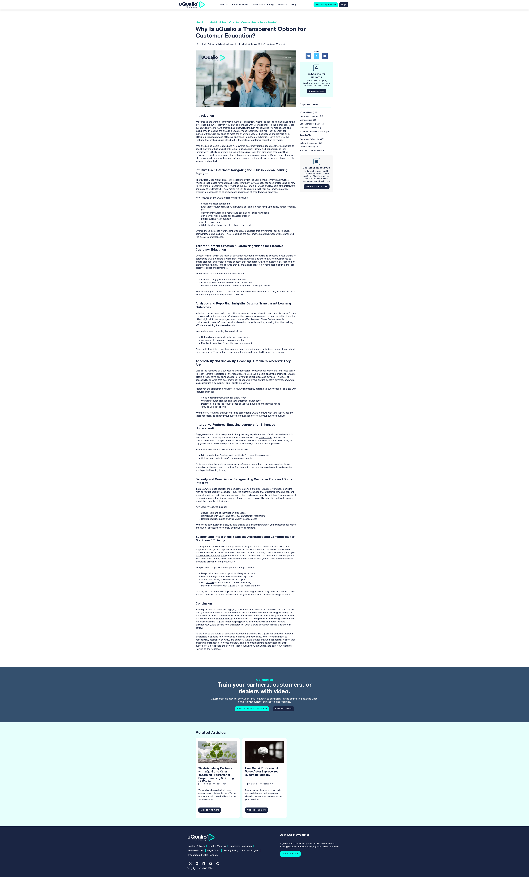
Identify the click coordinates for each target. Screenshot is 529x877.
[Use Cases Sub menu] (264, 4)
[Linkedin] (197, 863)
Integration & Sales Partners (203, 855)
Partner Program (250, 851)
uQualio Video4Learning (245, 131)
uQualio (210, 583)
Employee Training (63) (310, 128)
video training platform (220, 180)
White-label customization (214, 225)
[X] (316, 56)
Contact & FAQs (196, 846)
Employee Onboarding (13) (312, 151)
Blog (294, 5)
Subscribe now (316, 91)
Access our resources (316, 187)
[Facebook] (325, 56)
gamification (265, 438)
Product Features (240, 5)
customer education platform (267, 371)
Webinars (282, 5)
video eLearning (224, 619)
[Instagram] (217, 863)
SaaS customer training (234, 152)
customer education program (211, 316)
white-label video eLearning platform (245, 259)
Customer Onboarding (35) (312, 139)
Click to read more (209, 810)
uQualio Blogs (201, 22)
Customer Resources (241, 846)
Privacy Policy (231, 851)
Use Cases (258, 5)
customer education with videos (215, 158)
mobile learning (220, 146)
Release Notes (196, 851)
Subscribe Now (290, 854)
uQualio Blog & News (218, 22)
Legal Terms (213, 851)
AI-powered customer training (248, 146)
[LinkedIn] (308, 56)
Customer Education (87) (311, 116)
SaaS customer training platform (270, 625)
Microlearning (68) (308, 120)
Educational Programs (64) (312, 124)
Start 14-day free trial (326, 5)
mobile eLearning (267, 374)
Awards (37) (305, 135)
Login (343, 5)
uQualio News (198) (308, 112)
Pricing (270, 5)
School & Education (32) (311, 143)
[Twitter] (190, 863)
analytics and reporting (212, 331)
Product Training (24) (309, 147)
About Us (223, 5)
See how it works (283, 709)
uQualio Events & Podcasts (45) (314, 132)
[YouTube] (210, 863)
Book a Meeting (217, 846)
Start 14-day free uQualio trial (252, 709)
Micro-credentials (210, 455)
